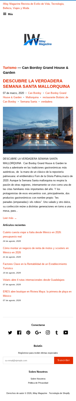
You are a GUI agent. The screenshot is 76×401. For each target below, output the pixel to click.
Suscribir (63, 360)
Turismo (10, 68)
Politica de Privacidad (38, 383)
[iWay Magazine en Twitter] (10, 333)
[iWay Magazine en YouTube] (66, 333)
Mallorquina (32, 97)
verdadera (46, 101)
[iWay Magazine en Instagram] (48, 333)
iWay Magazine (40, 393)
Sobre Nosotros (38, 379)
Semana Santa (28, 101)
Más (10, 14)
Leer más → (10, 218)
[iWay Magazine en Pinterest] (28, 333)
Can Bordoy (34, 93)
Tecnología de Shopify (59, 393)
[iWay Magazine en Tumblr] (57, 333)
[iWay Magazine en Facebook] (19, 333)
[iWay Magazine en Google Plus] (38, 333)
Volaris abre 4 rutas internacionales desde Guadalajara (33, 279)
